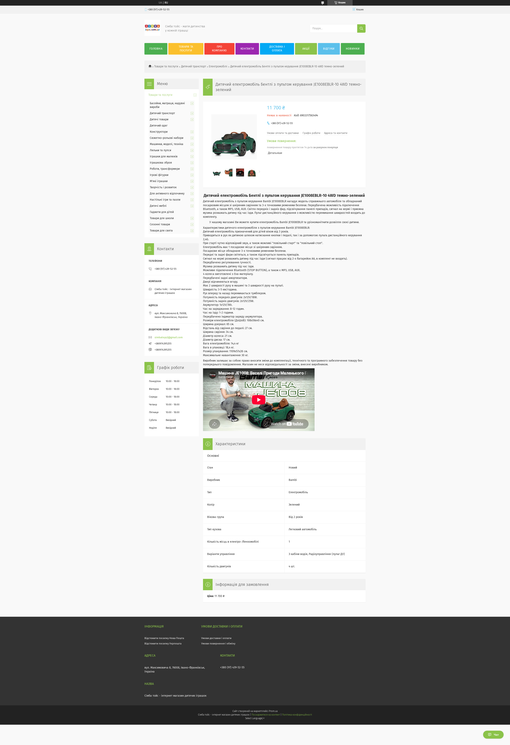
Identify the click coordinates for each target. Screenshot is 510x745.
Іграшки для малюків (164, 156)
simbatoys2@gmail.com (169, 337)
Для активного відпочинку (167, 193)
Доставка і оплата (277, 48)
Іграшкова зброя (161, 162)
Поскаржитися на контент (266, 715)
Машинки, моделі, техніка (166, 144)
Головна (155, 48)
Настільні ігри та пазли (165, 199)
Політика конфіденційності (297, 715)
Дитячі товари (159, 119)
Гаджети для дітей (162, 212)
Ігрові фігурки (159, 175)
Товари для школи (162, 218)
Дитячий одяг (159, 125)
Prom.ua (273, 711)
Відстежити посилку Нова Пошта (164, 638)
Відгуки (328, 48)
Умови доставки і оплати (216, 638)
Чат (496, 734)
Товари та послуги (186, 48)
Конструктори (159, 131)
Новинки (353, 48)
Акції (306, 48)
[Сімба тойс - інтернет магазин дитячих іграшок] (152, 35)
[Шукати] (361, 28)
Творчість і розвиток (163, 187)
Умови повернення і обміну (218, 643)
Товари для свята (161, 230)
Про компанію (219, 48)
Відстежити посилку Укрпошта (162, 643)
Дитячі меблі (158, 206)
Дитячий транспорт (193, 66)
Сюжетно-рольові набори (166, 138)
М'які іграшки (159, 181)
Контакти (247, 48)
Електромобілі (218, 66)
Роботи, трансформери (165, 169)
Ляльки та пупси (160, 150)
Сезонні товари (160, 224)
